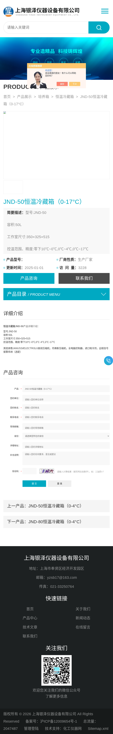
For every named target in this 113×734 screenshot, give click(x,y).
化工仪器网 (72, 729)
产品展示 (24, 97)
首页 (7, 97)
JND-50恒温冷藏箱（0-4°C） (56, 506)
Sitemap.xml (98, 729)
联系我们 (84, 278)
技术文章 (30, 627)
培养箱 (43, 97)
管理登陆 (31, 729)
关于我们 (83, 609)
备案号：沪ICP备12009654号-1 (51, 721)
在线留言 (83, 627)
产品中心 (30, 618)
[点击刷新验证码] (46, 471)
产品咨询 (28, 278)
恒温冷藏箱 (64, 97)
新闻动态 (83, 618)
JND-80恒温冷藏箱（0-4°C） (56, 521)
